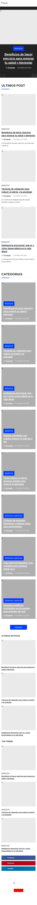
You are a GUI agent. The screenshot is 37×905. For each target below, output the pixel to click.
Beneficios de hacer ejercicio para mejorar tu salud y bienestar (18, 58)
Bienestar (18, 48)
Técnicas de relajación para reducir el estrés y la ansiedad (17, 353)
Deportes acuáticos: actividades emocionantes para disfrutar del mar (16, 608)
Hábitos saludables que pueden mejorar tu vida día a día (17, 438)
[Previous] (2, 76)
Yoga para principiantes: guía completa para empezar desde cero (18, 566)
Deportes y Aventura (13, 515)
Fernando (11, 68)
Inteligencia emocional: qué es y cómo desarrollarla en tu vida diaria (17, 248)
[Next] (34, 76)
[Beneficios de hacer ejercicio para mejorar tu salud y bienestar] (18, 27)
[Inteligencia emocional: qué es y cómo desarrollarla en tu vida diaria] (18, 222)
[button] (18, 858)
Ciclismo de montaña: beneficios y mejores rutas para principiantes (16, 523)
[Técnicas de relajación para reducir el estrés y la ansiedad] (18, 166)
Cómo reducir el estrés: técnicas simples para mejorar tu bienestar (15, 481)
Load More (18, 627)
